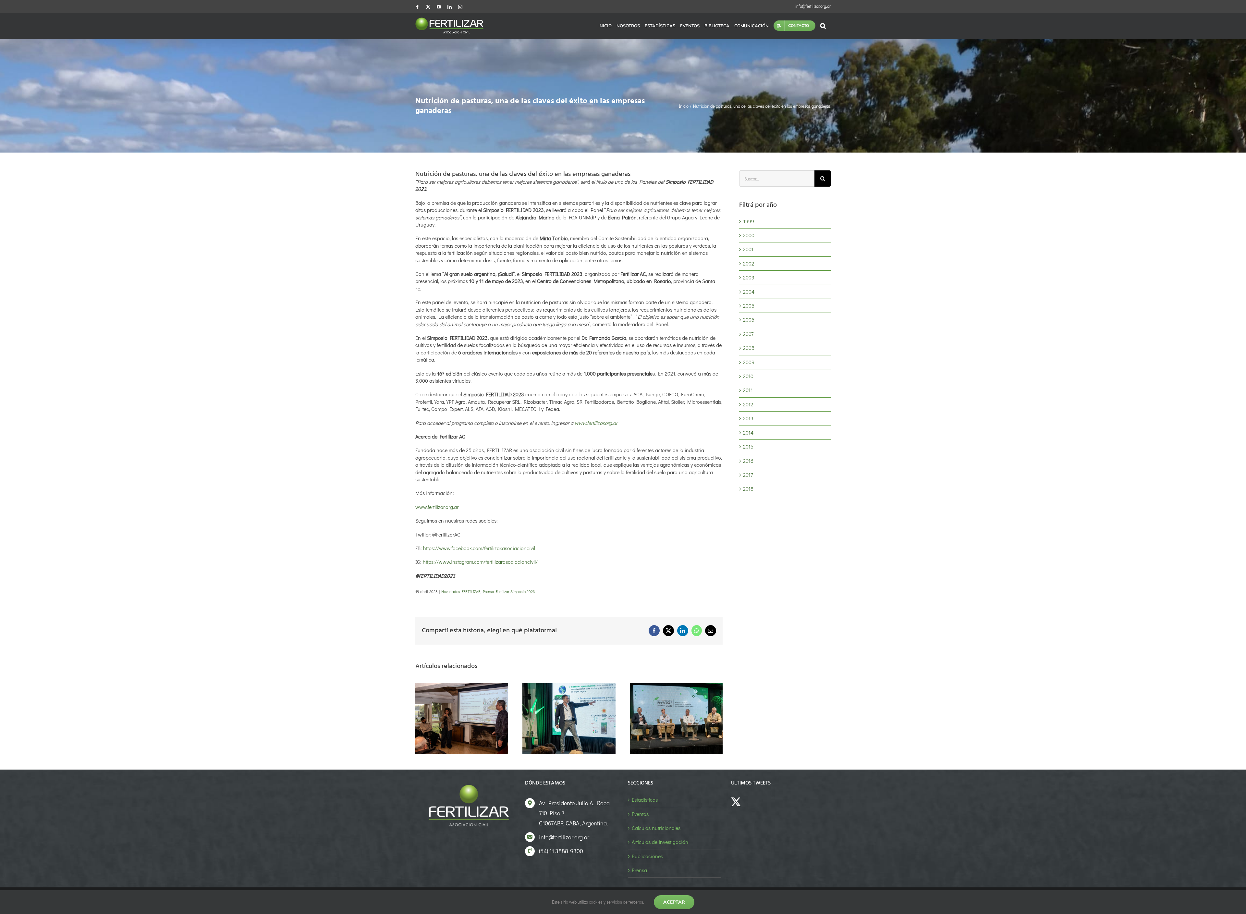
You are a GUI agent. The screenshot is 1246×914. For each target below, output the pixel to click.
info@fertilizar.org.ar (813, 6)
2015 (748, 446)
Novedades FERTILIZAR (461, 591)
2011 (748, 390)
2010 (748, 376)
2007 (748, 333)
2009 (748, 362)
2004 (748, 291)
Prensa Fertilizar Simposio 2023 (509, 591)
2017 (748, 474)
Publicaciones (647, 856)
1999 (748, 221)
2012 (748, 404)
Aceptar (674, 902)
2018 (748, 488)
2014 (748, 432)
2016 (748, 460)
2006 (748, 319)
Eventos (640, 813)
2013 (748, 418)
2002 (748, 263)
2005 (748, 305)
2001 (748, 249)
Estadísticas (645, 799)
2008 (748, 347)
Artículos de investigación (660, 841)
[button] (823, 26)
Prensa (639, 870)
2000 (748, 235)
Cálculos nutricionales (656, 827)
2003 (748, 277)
